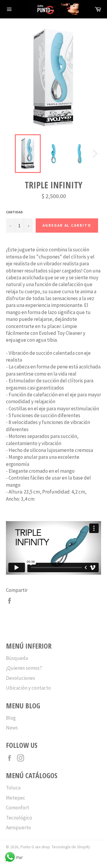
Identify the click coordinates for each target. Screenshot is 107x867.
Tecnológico (19, 817)
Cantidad (14, 212)
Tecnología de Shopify (71, 846)
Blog (11, 718)
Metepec (15, 798)
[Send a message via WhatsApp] (10, 857)
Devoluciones (20, 678)
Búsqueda (17, 658)
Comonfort (17, 807)
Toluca (13, 787)
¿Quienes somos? (24, 668)
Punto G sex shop (35, 846)
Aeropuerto (18, 827)
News (12, 727)
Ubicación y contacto (28, 688)
